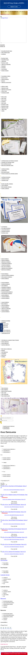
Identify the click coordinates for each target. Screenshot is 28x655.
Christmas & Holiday (5, 320)
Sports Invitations (5, 295)
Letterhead (3, 61)
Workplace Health (5, 92)
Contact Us (5, 577)
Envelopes (3, 54)
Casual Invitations (5, 302)
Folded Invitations (5, 310)
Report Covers (4, 77)
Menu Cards (4, 96)
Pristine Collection (5, 188)
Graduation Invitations (6, 287)
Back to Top (3, 558)
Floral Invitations (4, 273)
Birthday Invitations (5, 290)
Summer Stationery (5, 344)
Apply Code (14, 6)
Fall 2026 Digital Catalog (8, 601)
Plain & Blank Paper (5, 52)
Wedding (3, 356)
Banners (3, 80)
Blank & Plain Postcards (6, 391)
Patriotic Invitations (5, 260)
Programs (3, 101)
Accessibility (9, 652)
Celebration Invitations (6, 288)
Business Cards (4, 62)
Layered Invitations (5, 311)
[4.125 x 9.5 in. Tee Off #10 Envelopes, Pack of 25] (13, 504)
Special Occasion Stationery (8, 426)
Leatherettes (4, 170)
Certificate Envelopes (5, 177)
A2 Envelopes (4, 226)
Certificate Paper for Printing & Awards (9, 160)
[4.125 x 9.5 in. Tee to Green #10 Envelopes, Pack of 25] (14, 520)
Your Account (4, 560)
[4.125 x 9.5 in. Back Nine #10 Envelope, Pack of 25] (14, 529)
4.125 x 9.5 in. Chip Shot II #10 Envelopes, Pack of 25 (14, 489)
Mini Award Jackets (5, 172)
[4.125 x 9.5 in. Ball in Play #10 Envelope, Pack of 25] (14, 537)
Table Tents (4, 109)
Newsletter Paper (5, 59)
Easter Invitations (5, 258)
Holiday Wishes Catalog (8, 604)
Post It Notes (4, 69)
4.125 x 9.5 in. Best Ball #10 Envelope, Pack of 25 (14, 515)
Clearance (5, 605)
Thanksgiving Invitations (6, 263)
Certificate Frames (5, 178)
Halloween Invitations (6, 261)
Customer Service (5, 575)
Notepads (3, 66)
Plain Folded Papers (5, 395)
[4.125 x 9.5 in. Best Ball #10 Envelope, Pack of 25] (13, 512)
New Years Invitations (6, 266)
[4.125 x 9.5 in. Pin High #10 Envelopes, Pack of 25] (13, 544)
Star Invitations (4, 285)
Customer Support (7, 579)
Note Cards (3, 98)
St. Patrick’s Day (4, 327)
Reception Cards (4, 104)
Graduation (3, 353)
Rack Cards (3, 103)
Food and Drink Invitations (7, 292)
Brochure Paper (4, 58)
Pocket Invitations (5, 307)
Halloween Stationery (6, 331)
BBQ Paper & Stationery (6, 348)
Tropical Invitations (5, 296)
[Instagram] (11, 628)
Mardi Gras (3, 355)
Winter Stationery (5, 341)
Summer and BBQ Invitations (7, 275)
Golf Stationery (4, 352)
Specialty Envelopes (5, 231)
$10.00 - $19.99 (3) (6, 457)
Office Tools (4, 91)
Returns (5, 580)
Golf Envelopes (6, 428)
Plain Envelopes (4, 388)
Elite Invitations (4, 303)
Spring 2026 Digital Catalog (8, 602)
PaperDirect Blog (5, 14)
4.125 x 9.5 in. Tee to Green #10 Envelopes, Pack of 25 (14, 523)
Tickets (2, 110)
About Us (3, 652)
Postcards (3, 67)
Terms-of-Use (17, 652)
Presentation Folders (5, 76)
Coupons (5, 607)
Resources (3, 598)
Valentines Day (4, 325)
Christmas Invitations (5, 265)
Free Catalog (5, 562)
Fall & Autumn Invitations (6, 277)
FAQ (4, 583)
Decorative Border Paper (6, 51)
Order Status (5, 564)
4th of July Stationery (5, 330)
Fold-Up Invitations (5, 305)
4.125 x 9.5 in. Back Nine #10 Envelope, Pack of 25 (14, 532)
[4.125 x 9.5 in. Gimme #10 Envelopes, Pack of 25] (13, 551)
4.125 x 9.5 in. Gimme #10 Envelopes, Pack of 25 (14, 553)
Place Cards (3, 100)
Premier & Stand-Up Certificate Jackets (9, 173)
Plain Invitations (4, 389)
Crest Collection (4, 185)
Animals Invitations (5, 298)
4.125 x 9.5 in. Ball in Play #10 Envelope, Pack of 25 (14, 539)
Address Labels (4, 86)
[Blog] (4, 628)
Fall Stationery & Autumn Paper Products (10, 340)
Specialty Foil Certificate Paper (7, 162)
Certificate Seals (4, 180)
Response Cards (4, 106)
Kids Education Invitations (6, 293)
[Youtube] (2, 628)
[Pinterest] (8, 628)
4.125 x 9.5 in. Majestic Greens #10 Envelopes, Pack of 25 (14, 499)
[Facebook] (6, 628)
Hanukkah (3, 322)
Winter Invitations (5, 278)
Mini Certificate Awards (6, 163)
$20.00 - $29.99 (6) (6, 459)
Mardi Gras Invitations (6, 269)
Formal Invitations (5, 282)
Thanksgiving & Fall (5, 333)
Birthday (3, 350)
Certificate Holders (5, 169)
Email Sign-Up (4, 644)
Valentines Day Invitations (6, 268)
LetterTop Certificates (6, 64)
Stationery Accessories (6, 82)
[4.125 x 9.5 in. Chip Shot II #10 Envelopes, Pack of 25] (14, 486)
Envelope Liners (4, 233)
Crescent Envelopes (5, 229)
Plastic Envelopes (5, 79)
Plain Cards (3, 392)
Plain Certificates (4, 394)
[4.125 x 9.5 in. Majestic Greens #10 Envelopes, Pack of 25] (14, 495)
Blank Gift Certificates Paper (7, 165)
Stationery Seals (4, 88)
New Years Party (4, 323)
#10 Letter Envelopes (5, 228)
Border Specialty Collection (7, 183)
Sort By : (3, 483)
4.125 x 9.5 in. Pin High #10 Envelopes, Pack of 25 (14, 546)
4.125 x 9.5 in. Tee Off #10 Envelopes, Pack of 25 (14, 506)
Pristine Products (4, 70)
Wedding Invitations (5, 284)
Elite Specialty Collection (6, 187)
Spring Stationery (5, 343)
